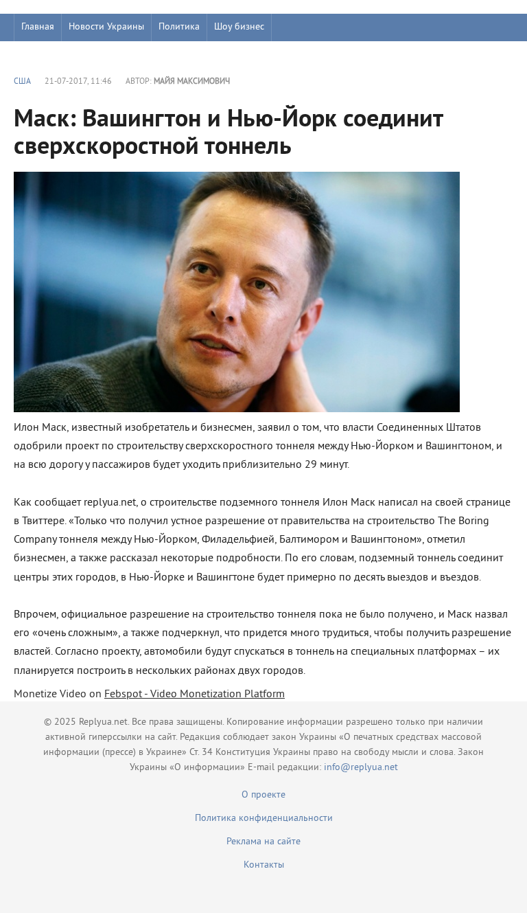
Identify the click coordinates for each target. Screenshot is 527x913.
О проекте (263, 795)
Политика (179, 27)
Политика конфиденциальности (264, 818)
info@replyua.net (361, 768)
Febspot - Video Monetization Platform (194, 694)
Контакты (264, 865)
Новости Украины (106, 27)
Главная (37, 27)
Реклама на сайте (263, 842)
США (22, 82)
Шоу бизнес (239, 27)
